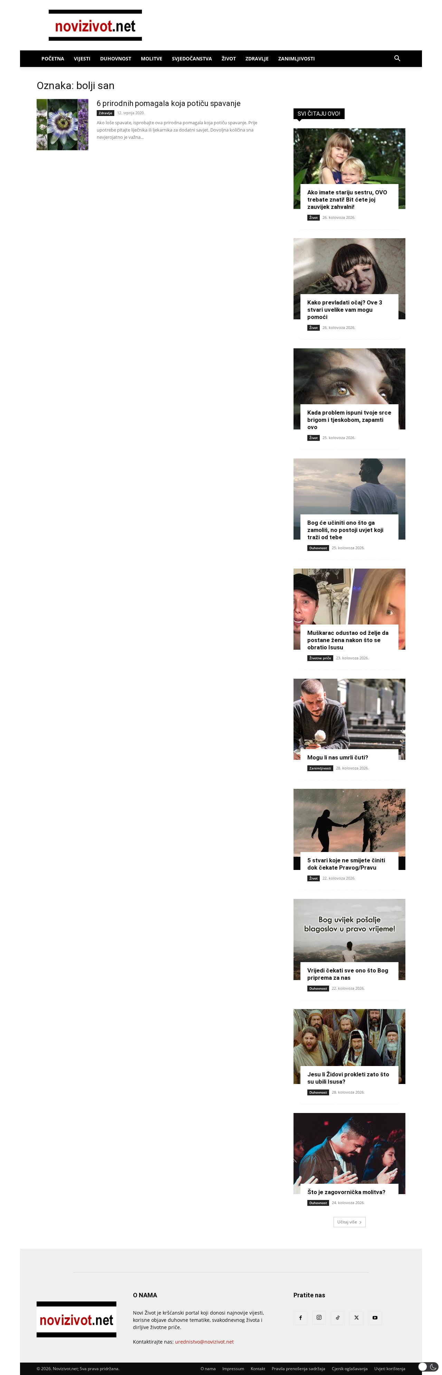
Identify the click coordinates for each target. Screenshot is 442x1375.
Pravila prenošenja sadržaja (298, 1369)
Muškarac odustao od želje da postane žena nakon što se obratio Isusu (347, 640)
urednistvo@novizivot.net (204, 1341)
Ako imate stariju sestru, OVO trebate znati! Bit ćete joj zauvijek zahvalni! (347, 199)
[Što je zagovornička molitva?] (349, 1153)
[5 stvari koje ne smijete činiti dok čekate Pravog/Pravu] (349, 829)
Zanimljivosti (296, 58)
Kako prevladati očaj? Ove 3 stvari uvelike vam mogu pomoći (344, 309)
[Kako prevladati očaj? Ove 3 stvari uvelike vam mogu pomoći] (349, 278)
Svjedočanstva (192, 58)
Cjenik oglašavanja (350, 1369)
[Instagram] (319, 1318)
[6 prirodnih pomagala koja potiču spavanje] (62, 125)
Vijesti (82, 58)
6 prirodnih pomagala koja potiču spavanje (169, 103)
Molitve (151, 58)
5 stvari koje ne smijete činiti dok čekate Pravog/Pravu (346, 864)
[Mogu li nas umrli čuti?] (349, 719)
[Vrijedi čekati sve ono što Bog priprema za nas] (349, 939)
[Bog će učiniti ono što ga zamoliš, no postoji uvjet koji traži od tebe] (349, 499)
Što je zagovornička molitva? (346, 1192)
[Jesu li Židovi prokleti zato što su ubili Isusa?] (349, 1046)
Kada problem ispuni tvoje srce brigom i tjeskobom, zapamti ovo (349, 419)
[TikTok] (338, 1318)
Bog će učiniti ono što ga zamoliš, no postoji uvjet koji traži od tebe (345, 530)
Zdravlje (257, 58)
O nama (208, 1369)
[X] (356, 1318)
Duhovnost (115, 58)
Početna (52, 58)
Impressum (233, 1369)
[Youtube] (375, 1318)
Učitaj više (347, 1222)
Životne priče (320, 658)
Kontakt (258, 1369)
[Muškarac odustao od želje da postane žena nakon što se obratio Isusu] (349, 609)
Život (229, 58)
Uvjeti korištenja (389, 1369)
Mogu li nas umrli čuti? (337, 757)
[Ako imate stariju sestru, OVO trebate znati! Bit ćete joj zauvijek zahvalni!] (349, 168)
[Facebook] (300, 1318)
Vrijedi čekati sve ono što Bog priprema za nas (347, 974)
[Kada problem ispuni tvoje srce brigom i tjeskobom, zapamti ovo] (349, 388)
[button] (397, 59)
